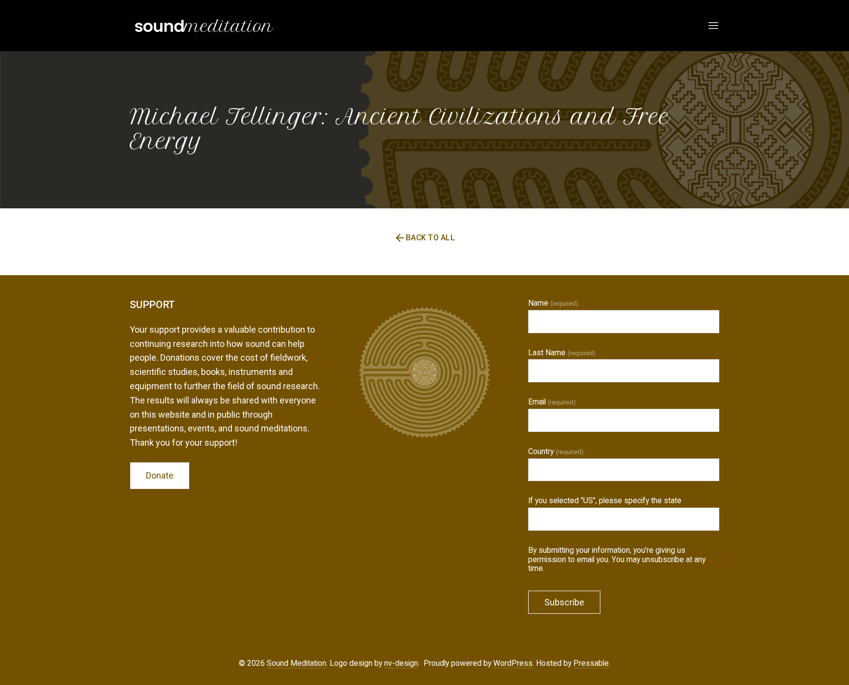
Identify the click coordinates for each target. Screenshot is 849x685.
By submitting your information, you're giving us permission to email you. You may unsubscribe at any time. (617, 559)
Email (552, 402)
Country (556, 451)
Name (553, 303)
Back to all (430, 237)
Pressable (591, 663)
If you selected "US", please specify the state (604, 500)
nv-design (401, 663)
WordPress (513, 663)
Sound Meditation (296, 663)
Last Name (561, 352)
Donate (159, 475)
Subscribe (564, 602)
